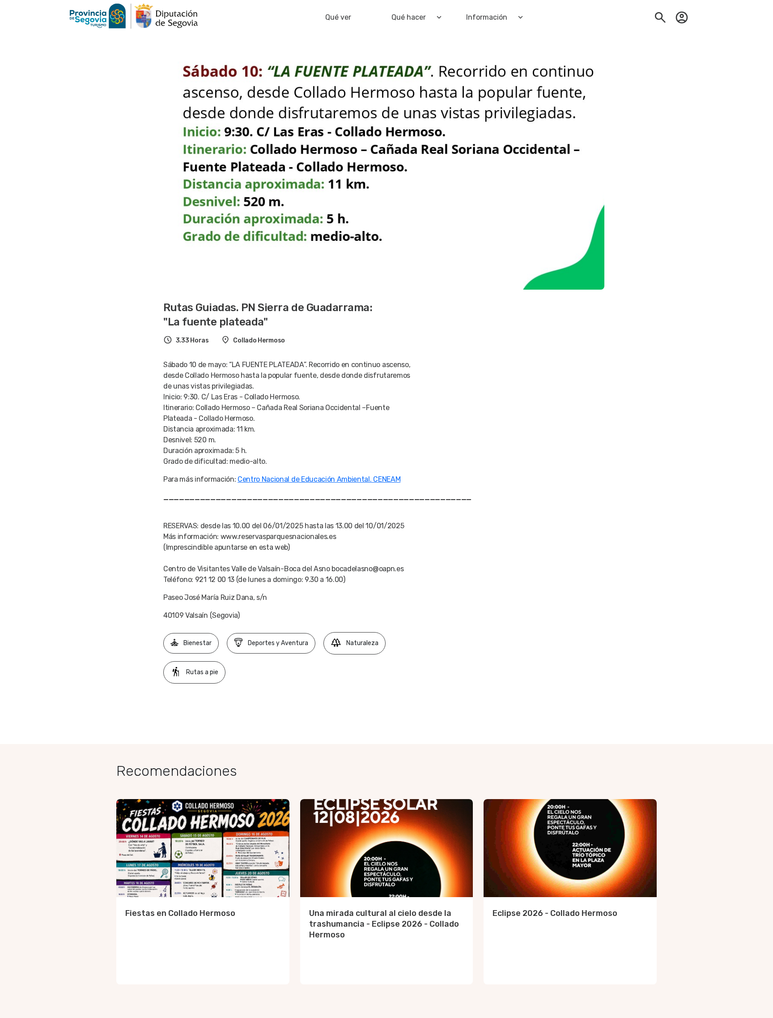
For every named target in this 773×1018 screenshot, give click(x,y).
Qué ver (338, 17)
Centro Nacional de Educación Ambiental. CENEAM (319, 479)
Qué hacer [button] (408, 17)
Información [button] (486, 17)
